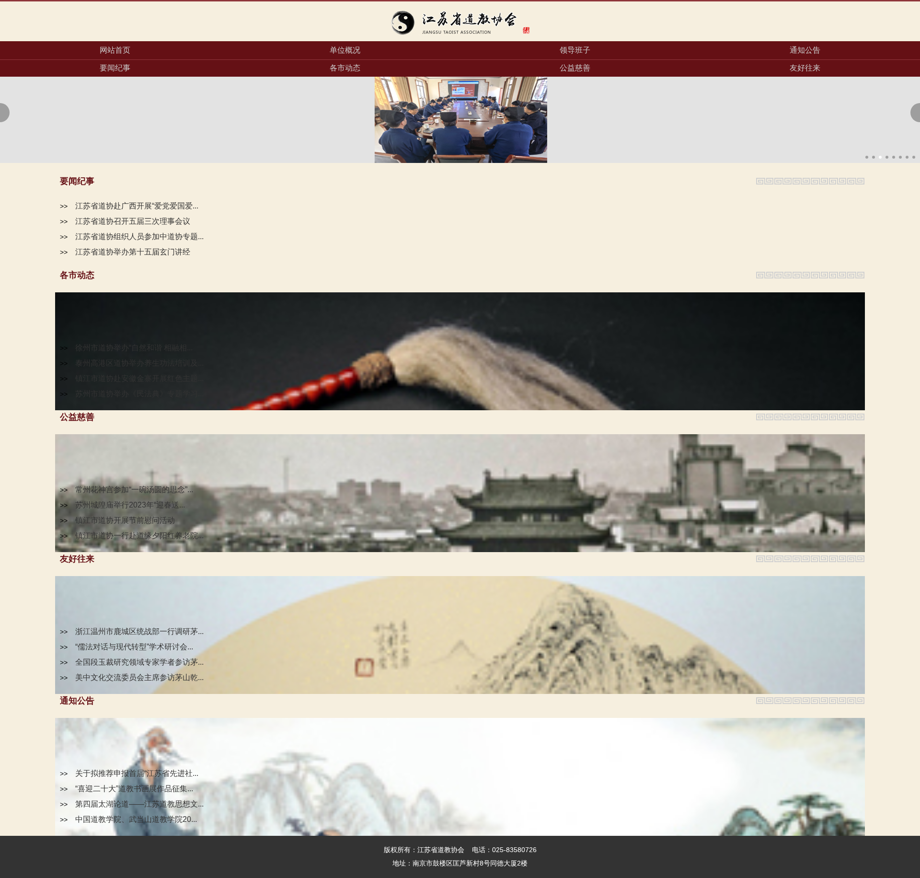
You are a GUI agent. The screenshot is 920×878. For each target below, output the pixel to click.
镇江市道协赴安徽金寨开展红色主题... (139, 378)
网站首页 (115, 50)
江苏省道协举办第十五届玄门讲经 (132, 252)
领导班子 (575, 50)
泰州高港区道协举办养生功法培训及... (139, 363)
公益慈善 (575, 68)
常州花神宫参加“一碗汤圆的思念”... (134, 489)
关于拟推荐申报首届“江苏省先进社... (136, 773)
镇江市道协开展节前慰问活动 (125, 520)
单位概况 (345, 50)
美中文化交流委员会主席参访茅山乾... (139, 677)
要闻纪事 (115, 68)
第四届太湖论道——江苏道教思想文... (139, 804)
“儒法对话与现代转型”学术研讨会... (134, 647)
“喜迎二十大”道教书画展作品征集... (134, 789)
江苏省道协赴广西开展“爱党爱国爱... (136, 206)
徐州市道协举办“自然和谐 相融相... (134, 348)
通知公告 (805, 50)
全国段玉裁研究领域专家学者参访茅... (139, 662)
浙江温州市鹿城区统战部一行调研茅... (139, 631)
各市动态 (345, 68)
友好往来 (805, 68)
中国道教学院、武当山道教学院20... (136, 819)
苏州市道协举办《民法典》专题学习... (139, 394)
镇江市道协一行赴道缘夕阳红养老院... (139, 535)
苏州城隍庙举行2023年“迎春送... (130, 505)
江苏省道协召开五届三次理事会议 (132, 221)
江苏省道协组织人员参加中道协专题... (139, 236)
